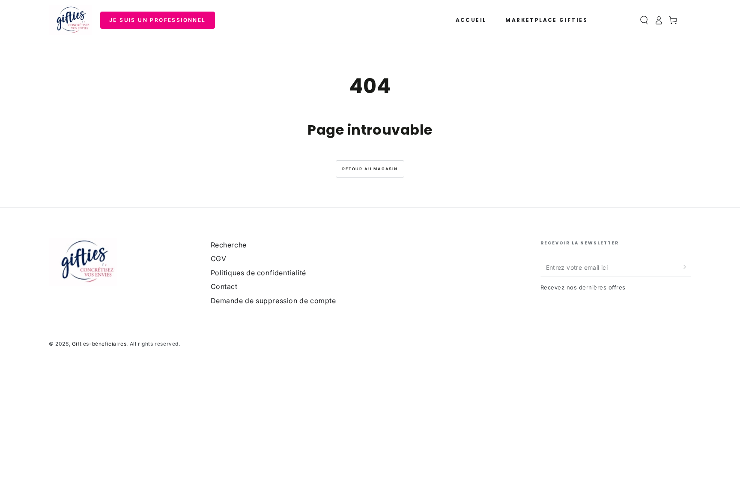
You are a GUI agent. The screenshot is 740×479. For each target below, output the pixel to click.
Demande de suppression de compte (273, 300)
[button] (644, 20)
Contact (224, 286)
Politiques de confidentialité (258, 272)
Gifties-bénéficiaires (99, 343)
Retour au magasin (370, 168)
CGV (219, 258)
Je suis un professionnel (157, 20)
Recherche (229, 245)
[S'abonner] (686, 267)
